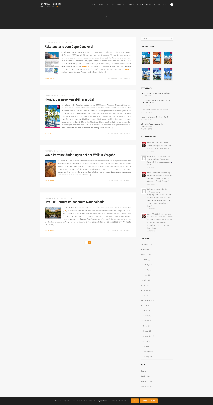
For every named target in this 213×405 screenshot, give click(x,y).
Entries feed (145, 376)
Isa (70, 42)
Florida (114, 78)
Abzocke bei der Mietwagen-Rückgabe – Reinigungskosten (157, 192)
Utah (144, 347)
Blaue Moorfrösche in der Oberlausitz (154, 110)
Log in (143, 371)
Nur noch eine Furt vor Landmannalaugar (156, 93)
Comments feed (147, 381)
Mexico (145, 295)
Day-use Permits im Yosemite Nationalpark (74, 202)
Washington (146, 352)
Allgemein (144, 245)
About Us (120, 4)
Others (144, 275)
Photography (145, 300)
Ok (135, 401)
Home (94, 4)
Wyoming (145, 357)
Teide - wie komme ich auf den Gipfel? (154, 117)
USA (142, 306)
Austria (145, 260)
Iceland (145, 270)
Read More (50, 78)
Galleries (110, 4)
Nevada (145, 331)
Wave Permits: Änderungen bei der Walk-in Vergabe (80, 155)
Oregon (145, 341)
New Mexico (146, 336)
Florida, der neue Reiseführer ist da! (69, 99)
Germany (145, 265)
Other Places (146, 290)
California (113, 231)
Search (171, 4)
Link (65, 211)
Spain (144, 280)
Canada (144, 250)
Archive (140, 4)
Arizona (114, 181)
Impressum (150, 4)
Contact (130, 4)
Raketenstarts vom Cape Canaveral (69, 46)
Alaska (144, 310)
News (101, 4)
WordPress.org (146, 387)
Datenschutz (163, 4)
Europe (143, 255)
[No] (210, 401)
